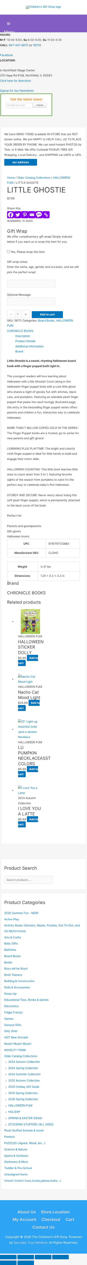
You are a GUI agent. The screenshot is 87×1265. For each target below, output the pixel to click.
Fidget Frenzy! (13, 1012)
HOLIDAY (14, 1111)
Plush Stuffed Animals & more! (24, 1130)
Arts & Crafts (12, 937)
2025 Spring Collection (23, 1093)
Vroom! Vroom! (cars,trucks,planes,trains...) (32, 1180)
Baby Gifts (11, 943)
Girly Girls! (10, 1031)
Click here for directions (15, 80)
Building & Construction (19, 981)
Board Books (12, 956)
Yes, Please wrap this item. (28, 251)
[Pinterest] (24, 214)
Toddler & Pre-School (18, 1168)
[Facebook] (10, 214)
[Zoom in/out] (8, 1257)
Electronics (11, 1006)
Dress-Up (10, 993)
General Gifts (12, 1025)
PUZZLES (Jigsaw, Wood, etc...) (25, 1143)
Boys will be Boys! (16, 968)
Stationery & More (16, 1161)
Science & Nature (15, 1149)
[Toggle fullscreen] (25, 1257)
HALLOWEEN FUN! (20, 1105)
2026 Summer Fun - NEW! (21, 913)
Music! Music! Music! (17, 1043)
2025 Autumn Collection (24, 1080)
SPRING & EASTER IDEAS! (25, 1118)
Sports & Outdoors (16, 1155)
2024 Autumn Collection (24, 1061)
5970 (36, 45)
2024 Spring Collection (23, 1068)
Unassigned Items (16, 1174)
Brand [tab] (19, 351)
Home (11, 177)
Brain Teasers (13, 974)
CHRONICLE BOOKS (20, 331)
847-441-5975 (18, 45)
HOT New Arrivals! (16, 1037)
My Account (24, 1219)
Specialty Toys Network (30, 1242)
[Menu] (8, 23)
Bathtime (10, 949)
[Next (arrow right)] (25, 1263)
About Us (26, 1212)
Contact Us (43, 1227)
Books (8, 962)
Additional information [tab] (29, 346)
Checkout (50, 1219)
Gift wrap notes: (17, 261)
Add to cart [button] (28, 660)
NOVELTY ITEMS (15, 1050)
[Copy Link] (46, 214)
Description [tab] (22, 336)
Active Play (11, 919)
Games (8, 1018)
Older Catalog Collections (20, 1056)
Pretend (9, 1136)
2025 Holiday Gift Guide (23, 1086)
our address (20, 162)
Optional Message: (19, 294)
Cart (70, 1219)
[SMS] (38, 214)
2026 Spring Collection (23, 1099)
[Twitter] (17, 214)
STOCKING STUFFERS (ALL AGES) (31, 1124)
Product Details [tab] (25, 341)
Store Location (55, 1212)
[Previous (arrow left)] (8, 1263)
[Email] (31, 214)
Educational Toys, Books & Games (26, 999)
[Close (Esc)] (60, 1257)
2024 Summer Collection (24, 1074)
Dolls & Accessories (17, 987)
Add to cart (47, 314)
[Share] (43, 1257)
